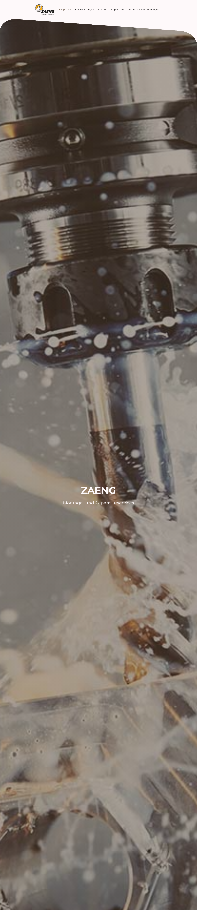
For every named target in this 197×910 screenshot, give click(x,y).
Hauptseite (65, 9)
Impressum (117, 9)
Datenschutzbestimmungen (143, 9)
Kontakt (102, 9)
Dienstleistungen (84, 9)
